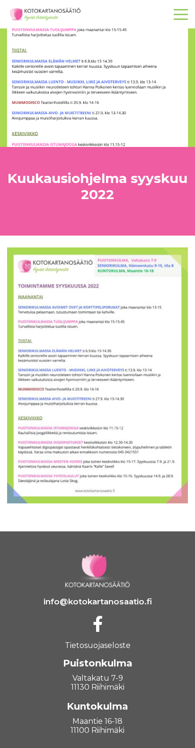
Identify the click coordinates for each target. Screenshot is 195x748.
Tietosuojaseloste (98, 645)
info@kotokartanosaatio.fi (98, 601)
